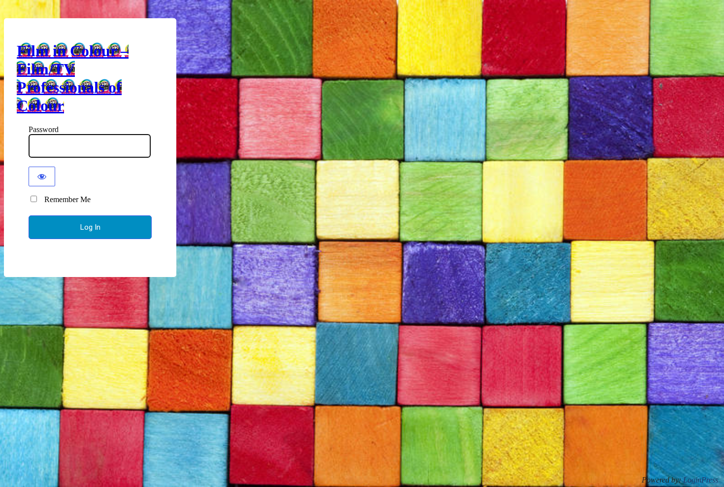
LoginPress (700, 480)
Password (44, 129)
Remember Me (64, 199)
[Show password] (42, 176)
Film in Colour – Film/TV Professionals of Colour (73, 78)
